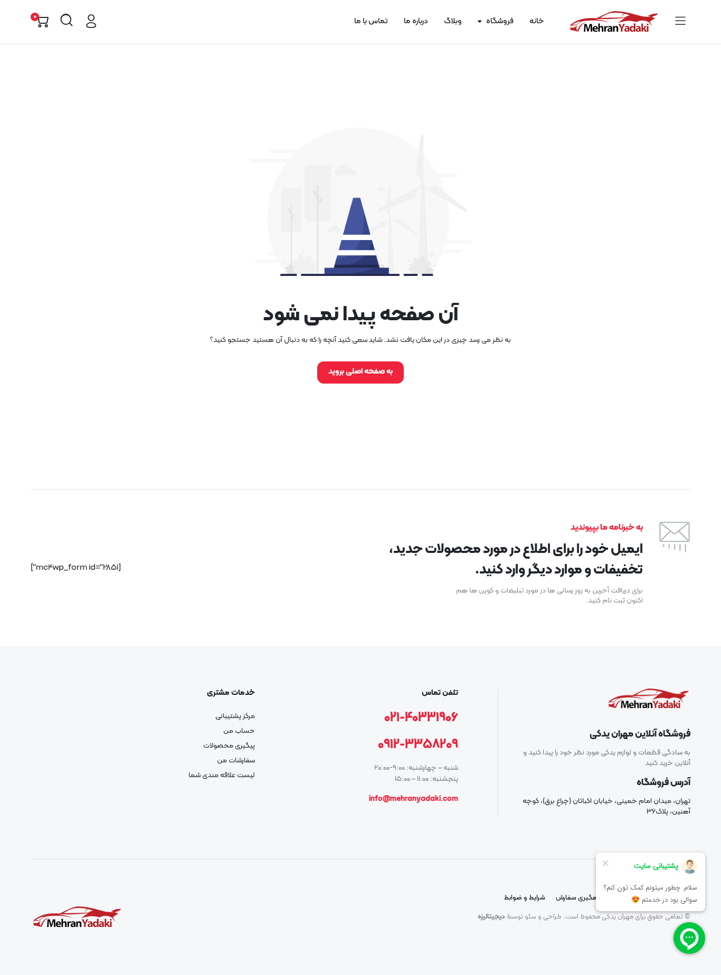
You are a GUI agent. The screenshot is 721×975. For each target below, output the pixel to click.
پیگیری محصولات (229, 745)
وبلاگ (453, 21)
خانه (536, 21)
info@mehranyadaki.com (413, 799)
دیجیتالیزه (491, 917)
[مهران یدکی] (613, 21)
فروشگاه (500, 21)
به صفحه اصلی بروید (360, 372)
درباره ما (416, 21)
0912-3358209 (418, 744)
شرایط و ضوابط (524, 898)
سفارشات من (236, 760)
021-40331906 (421, 718)
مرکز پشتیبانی (235, 716)
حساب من (239, 731)
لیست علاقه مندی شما (221, 775)
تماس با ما (371, 21)
